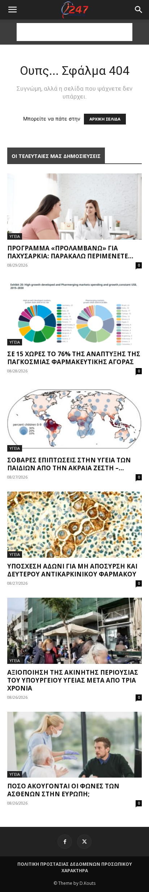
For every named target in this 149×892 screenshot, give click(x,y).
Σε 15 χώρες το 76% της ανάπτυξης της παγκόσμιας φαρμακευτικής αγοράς (73, 358)
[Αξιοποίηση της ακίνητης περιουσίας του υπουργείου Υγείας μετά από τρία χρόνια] (74, 631)
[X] (84, 841)
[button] (139, 9)
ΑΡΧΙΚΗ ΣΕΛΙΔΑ (104, 119)
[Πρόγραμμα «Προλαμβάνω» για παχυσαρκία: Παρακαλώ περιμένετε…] (74, 206)
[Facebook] (65, 841)
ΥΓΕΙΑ (14, 236)
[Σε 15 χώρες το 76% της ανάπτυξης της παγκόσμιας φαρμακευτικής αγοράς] (74, 313)
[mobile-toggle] (12, 9)
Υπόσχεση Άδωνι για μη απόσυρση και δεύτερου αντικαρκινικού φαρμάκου (72, 570)
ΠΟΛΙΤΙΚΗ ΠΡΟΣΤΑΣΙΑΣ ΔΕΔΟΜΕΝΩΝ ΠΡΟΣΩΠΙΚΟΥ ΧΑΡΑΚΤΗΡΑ (74, 867)
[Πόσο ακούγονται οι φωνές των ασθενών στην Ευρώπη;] (74, 745)
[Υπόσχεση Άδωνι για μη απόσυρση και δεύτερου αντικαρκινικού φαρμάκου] (74, 525)
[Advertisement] (74, 32)
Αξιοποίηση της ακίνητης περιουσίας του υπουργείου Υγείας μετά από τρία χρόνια (72, 680)
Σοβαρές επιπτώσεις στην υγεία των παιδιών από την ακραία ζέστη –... (69, 464)
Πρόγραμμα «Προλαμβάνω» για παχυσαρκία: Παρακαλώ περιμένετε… (70, 252)
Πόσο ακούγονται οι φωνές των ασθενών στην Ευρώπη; (63, 790)
